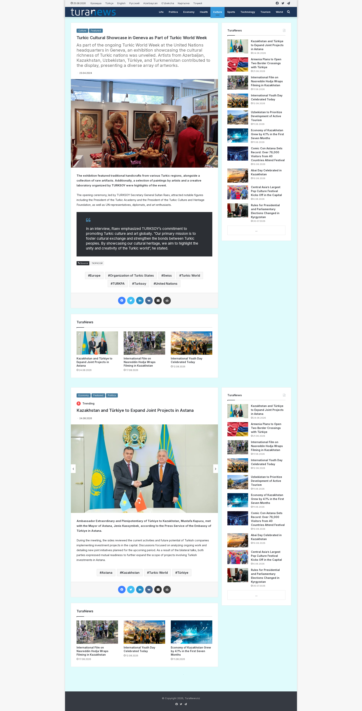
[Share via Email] (158, 300)
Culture (217, 11)
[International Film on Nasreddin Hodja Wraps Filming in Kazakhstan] (144, 343)
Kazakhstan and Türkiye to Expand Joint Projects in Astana (94, 362)
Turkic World (190, 275)
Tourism (265, 11)
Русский (134, 3)
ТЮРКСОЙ (97, 263)
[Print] (167, 300)
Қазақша (95, 3)
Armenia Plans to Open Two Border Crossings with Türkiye (266, 63)
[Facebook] (122, 300)
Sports (231, 11)
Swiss (167, 275)
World (279, 11)
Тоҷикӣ (197, 3)
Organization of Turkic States (132, 275)
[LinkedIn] (140, 300)
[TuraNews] (93, 12)
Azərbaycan (150, 3)
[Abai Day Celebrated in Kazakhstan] (237, 176)
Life (161, 11)
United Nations (166, 283)
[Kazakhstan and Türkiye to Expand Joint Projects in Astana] (97, 343)
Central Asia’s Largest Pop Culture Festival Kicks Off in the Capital (266, 191)
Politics (173, 11)
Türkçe (109, 3)
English (121, 3)
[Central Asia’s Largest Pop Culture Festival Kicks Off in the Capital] (237, 192)
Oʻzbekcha (167, 3)
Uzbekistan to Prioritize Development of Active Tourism (266, 116)
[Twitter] (131, 300)
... (256, 230)
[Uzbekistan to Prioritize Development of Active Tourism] (237, 117)
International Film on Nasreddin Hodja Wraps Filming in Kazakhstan (140, 362)
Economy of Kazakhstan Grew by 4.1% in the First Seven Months (267, 134)
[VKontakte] (149, 300)
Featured (96, 30)
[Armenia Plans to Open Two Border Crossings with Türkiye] (237, 64)
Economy (189, 11)
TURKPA (119, 283)
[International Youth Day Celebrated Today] (191, 343)
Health (204, 11)
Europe (95, 275)
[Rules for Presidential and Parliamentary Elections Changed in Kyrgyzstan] (237, 210)
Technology (247, 11)
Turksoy (140, 283)
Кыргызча (183, 3)
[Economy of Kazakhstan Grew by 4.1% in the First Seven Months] (237, 135)
